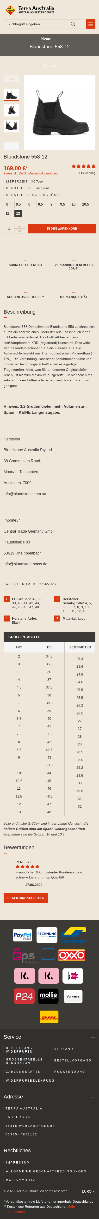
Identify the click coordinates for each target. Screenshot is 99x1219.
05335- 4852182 (21, 1134)
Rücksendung (69, 1071)
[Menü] (90, 24)
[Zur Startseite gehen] (31, 10)
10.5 (85, 204)
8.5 (40, 204)
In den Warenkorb (62, 228)
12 (18, 213)
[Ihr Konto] (78, 10)
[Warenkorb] (89, 10)
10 (73, 204)
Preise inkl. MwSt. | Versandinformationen (31, 173)
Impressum (18, 1162)
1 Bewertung (87, 173)
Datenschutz (20, 1180)
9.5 (62, 204)
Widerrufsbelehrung (30, 1080)
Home (46, 38)
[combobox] (35, 24)
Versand (64, 1049)
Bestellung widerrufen (19, 1049)
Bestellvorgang (73, 1060)
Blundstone (42, 188)
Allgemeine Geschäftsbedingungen (46, 1171)
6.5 (18, 204)
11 (7, 213)
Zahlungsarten (23, 1071)
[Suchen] (73, 24)
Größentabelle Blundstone (24, 1061)
